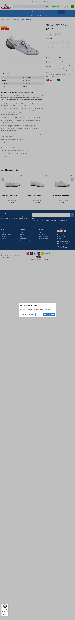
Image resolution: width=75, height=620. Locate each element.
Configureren (31, 314)
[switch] (4, 614)
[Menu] (7, 604)
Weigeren (23, 314)
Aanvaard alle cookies (49, 314)
